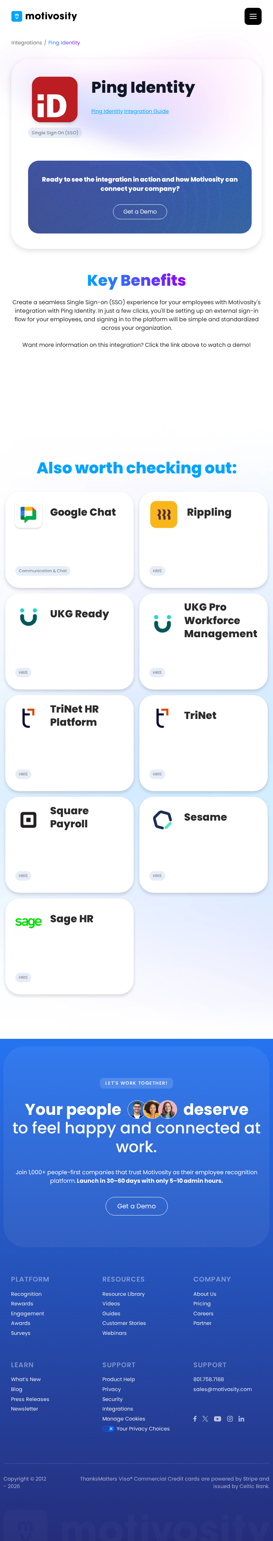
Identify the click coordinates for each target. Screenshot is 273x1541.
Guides (111, 1313)
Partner (202, 1323)
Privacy (111, 1389)
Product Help (118, 1379)
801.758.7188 (208, 1379)
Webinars (114, 1333)
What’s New (26, 1379)
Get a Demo (140, 212)
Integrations (26, 42)
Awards (21, 1323)
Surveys (21, 1333)
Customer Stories (124, 1323)
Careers (203, 1313)
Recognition (26, 1294)
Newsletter (24, 1408)
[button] (253, 16)
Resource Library (123, 1294)
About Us (204, 1294)
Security (112, 1399)
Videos (111, 1303)
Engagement (27, 1313)
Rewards (22, 1303)
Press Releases (30, 1399)
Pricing (202, 1303)
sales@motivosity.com (222, 1389)
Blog (16, 1389)
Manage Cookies (123, 1418)
